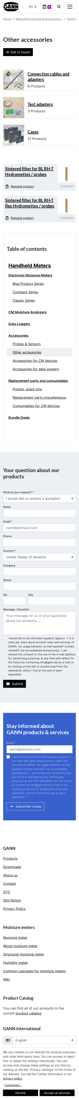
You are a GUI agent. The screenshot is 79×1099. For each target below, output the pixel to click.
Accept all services (57, 1093)
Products (10, 858)
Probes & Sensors (27, 344)
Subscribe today (28, 806)
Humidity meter (15, 963)
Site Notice (12, 900)
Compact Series (25, 292)
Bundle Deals (19, 417)
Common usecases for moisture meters (34, 971)
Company (9, 565)
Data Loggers (19, 324)
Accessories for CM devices (35, 361)
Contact (9, 883)
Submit (17, 684)
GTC (6, 892)
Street (7, 580)
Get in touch (20, 52)
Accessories (18, 335)
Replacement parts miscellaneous (39, 397)
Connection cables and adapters (48, 76)
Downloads (12, 867)
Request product (22, 186)
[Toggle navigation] (70, 7)
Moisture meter (15, 937)
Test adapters (40, 104)
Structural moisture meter (23, 954)
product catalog (28, 1013)
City (30, 594)
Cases (33, 131)
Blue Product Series (28, 284)
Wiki (6, 979)
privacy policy (12, 1078)
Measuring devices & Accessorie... (39, 18)
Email (7, 521)
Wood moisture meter (20, 946)
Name (7, 507)
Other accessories (27, 352)
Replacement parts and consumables (38, 381)
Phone (7, 536)
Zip (5, 594)
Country (9, 550)
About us (10, 875)
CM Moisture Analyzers (27, 312)
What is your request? (18, 492)
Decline (20, 1093)
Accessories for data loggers (36, 369)
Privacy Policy (14, 909)
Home (7, 18)
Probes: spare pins (27, 389)
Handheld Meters (29, 266)
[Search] (59, 7)
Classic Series (24, 300)
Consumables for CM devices (36, 406)
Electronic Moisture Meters (30, 275)
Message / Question (16, 609)
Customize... (13, 1085)
